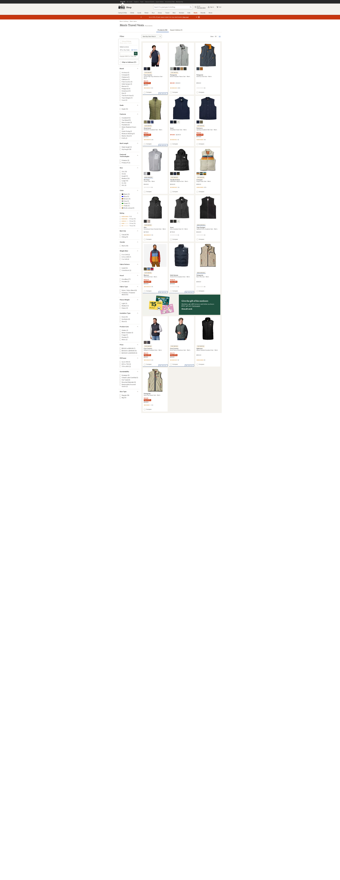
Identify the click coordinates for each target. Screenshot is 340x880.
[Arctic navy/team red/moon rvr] (152, 269)
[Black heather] (148, 173)
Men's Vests (133, 21)
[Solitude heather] (145, 173)
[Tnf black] (171, 173)
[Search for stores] (136, 53)
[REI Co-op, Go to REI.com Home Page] (121, 7)
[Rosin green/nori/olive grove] (145, 269)
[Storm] (145, 68)
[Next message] (196, 17)
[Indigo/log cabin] (204, 173)
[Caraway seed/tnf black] (178, 173)
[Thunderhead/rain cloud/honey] (148, 269)
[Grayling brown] (181, 68)
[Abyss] (145, 221)
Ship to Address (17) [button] (129, 62)
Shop (128, 7)
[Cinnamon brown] (201, 68)
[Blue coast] (171, 122)
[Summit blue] (197, 68)
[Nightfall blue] (152, 122)
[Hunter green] (174, 221)
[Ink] (178, 122)
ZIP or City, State (125, 50)
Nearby (135, 50)
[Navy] (197, 122)
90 (220, 36)
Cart (220, 7)
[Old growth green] (185, 68)
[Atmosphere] (148, 221)
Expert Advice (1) (176, 30)
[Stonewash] (171, 68)
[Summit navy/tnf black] (174, 173)
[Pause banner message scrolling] (198, 17)
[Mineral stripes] (197, 173)
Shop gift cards (187, 309)
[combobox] (173, 7)
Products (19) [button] (162, 30)
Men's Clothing (124, 21)
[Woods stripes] (201, 173)
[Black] (148, 68)
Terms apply (196, 306)
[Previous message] (141, 17)
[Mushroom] (145, 342)
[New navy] (178, 68)
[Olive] (201, 122)
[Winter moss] (145, 122)
